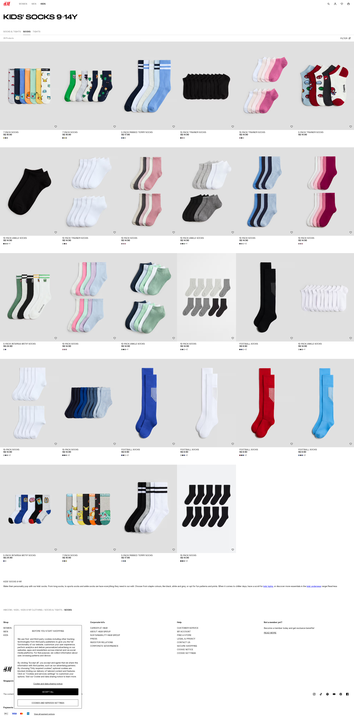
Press (93, 639)
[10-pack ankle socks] (29, 191)
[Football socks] (265, 297)
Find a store (184, 635)
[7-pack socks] (29, 86)
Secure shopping (187, 646)
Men (34, 4)
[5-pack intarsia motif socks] (29, 297)
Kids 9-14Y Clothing (31, 610)
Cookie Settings (186, 653)
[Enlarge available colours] (5, 138)
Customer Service (187, 628)
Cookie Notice (185, 649)
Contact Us (183, 642)
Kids (43, 4)
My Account (184, 631)
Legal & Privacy (186, 639)
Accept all (48, 692)
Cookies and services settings (48, 703)
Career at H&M (98, 628)
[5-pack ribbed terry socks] (147, 86)
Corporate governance (104, 646)
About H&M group (100, 631)
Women (23, 4)
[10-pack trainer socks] (206, 86)
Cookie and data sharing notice (48, 684)
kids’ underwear (314, 586)
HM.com (7, 610)
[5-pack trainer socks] (324, 86)
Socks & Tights (53, 610)
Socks (68, 610)
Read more (270, 633)
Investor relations (101, 642)
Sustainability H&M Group (105, 635)
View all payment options (44, 714)
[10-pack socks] (147, 191)
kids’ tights (268, 586)
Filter (343, 38)
